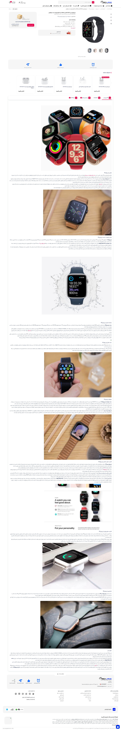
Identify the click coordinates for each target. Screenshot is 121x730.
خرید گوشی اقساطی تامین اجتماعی (85, 693)
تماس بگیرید (30, 25)
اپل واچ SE (105, 469)
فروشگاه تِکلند (109, 8)
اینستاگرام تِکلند (56, 6)
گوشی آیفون (62, 695)
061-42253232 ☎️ (103, 684)
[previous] (111, 82)
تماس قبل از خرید (66, 6)
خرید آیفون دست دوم (60, 693)
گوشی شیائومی (61, 698)
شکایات (90, 700)
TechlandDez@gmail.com (102, 686)
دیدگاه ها (72, 97)
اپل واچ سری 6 (42, 243)
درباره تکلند (116, 695)
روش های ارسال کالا (115, 698)
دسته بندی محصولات (98, 6)
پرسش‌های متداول (46, 6)
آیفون (96, 665)
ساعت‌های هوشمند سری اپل (90, 175)
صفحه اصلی (108, 6)
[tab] (107, 97)
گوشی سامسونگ (61, 696)
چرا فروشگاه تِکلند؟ (115, 693)
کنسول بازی (62, 700)
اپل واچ (97, 8)
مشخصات (95, 97)
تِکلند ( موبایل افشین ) (84, 6)
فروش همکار (116, 700)
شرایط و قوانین (116, 696)
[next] (10, 82)
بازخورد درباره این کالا (82, 56)
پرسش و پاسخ (85, 97)
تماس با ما (75, 6)
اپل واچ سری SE (91, 8)
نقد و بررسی (105, 97)
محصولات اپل (102, 8)
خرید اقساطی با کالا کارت (87, 695)
